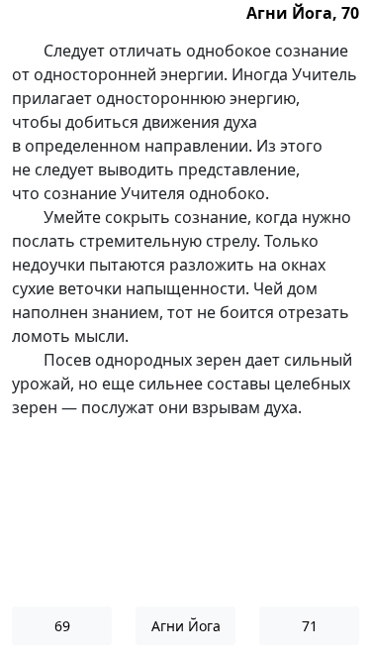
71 (310, 625)
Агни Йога (186, 625)
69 (62, 625)
